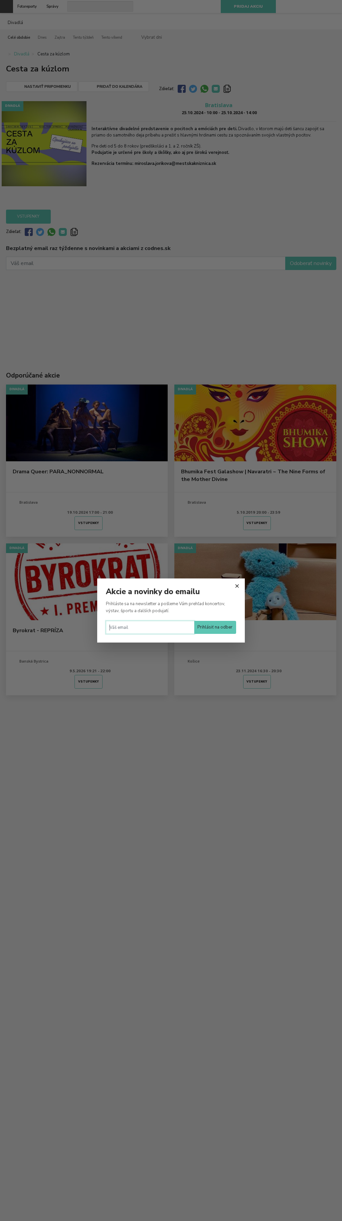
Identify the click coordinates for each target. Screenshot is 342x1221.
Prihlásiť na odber (214, 627)
